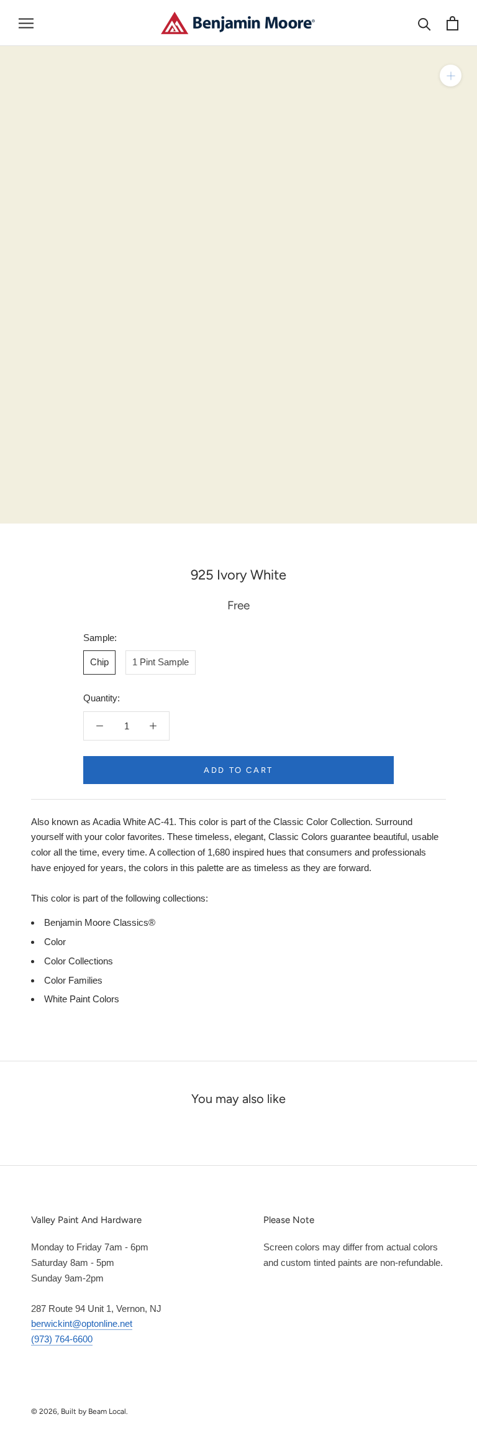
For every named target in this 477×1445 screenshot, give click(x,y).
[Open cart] (452, 23)
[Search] (424, 23)
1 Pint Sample (160, 662)
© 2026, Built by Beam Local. (79, 1411)
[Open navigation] (26, 23)
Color (55, 941)
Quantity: (101, 698)
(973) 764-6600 (62, 1339)
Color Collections (78, 961)
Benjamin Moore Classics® (99, 922)
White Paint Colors (81, 999)
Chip (99, 662)
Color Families (73, 980)
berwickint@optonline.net (81, 1323)
